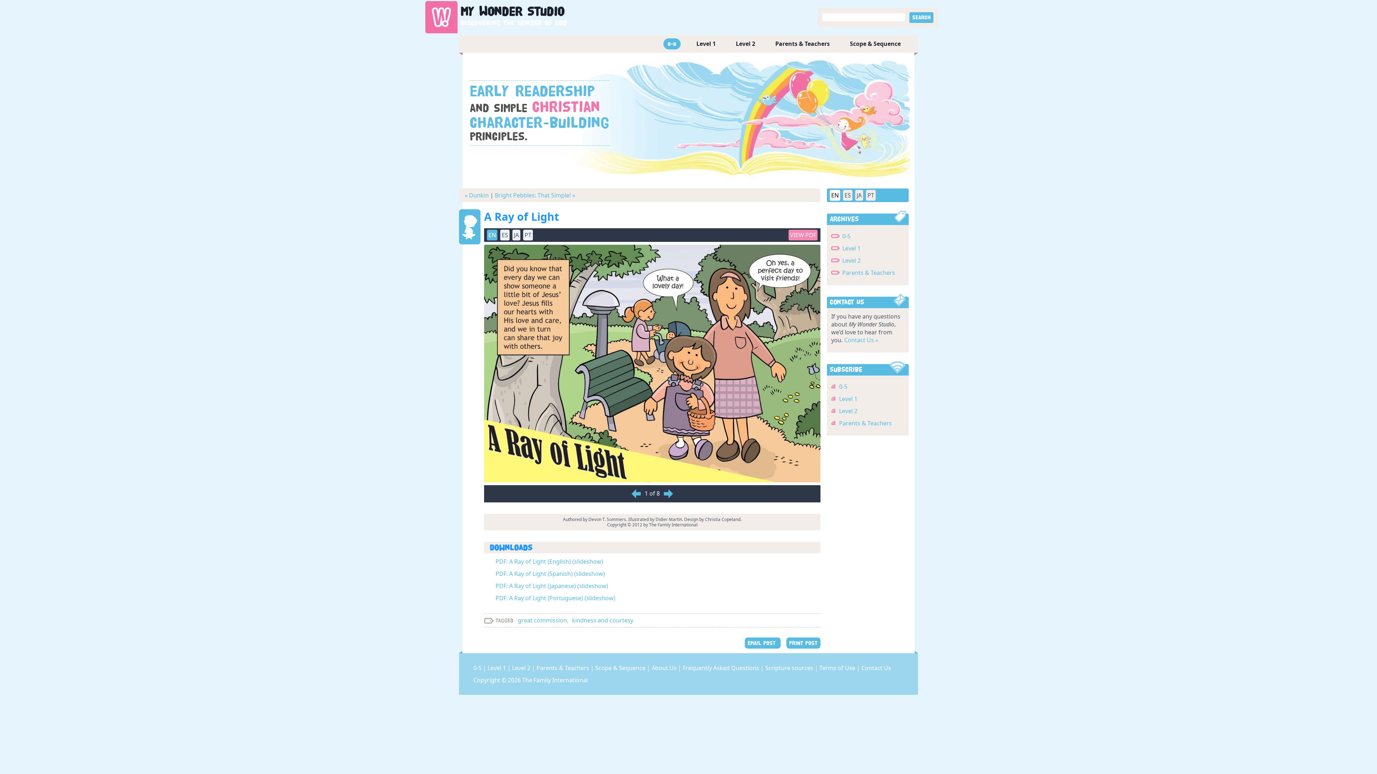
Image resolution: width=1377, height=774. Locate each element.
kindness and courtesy (602, 620)
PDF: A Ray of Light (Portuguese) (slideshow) (555, 598)
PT (870, 195)
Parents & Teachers (802, 44)
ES (847, 195)
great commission (542, 620)
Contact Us (876, 668)
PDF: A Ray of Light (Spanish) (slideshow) (550, 574)
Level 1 (706, 44)
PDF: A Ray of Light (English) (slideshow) (549, 561)
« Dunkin (477, 195)
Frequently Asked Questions (722, 668)
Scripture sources (790, 668)
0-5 (672, 44)
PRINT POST (803, 643)
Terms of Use (838, 668)
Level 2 (745, 44)
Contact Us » (861, 340)
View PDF (803, 235)
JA (859, 195)
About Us (665, 668)
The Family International (555, 680)
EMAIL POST (763, 643)
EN (835, 195)
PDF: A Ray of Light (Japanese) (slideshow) (552, 586)
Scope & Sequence (875, 44)
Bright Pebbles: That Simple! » (535, 195)
